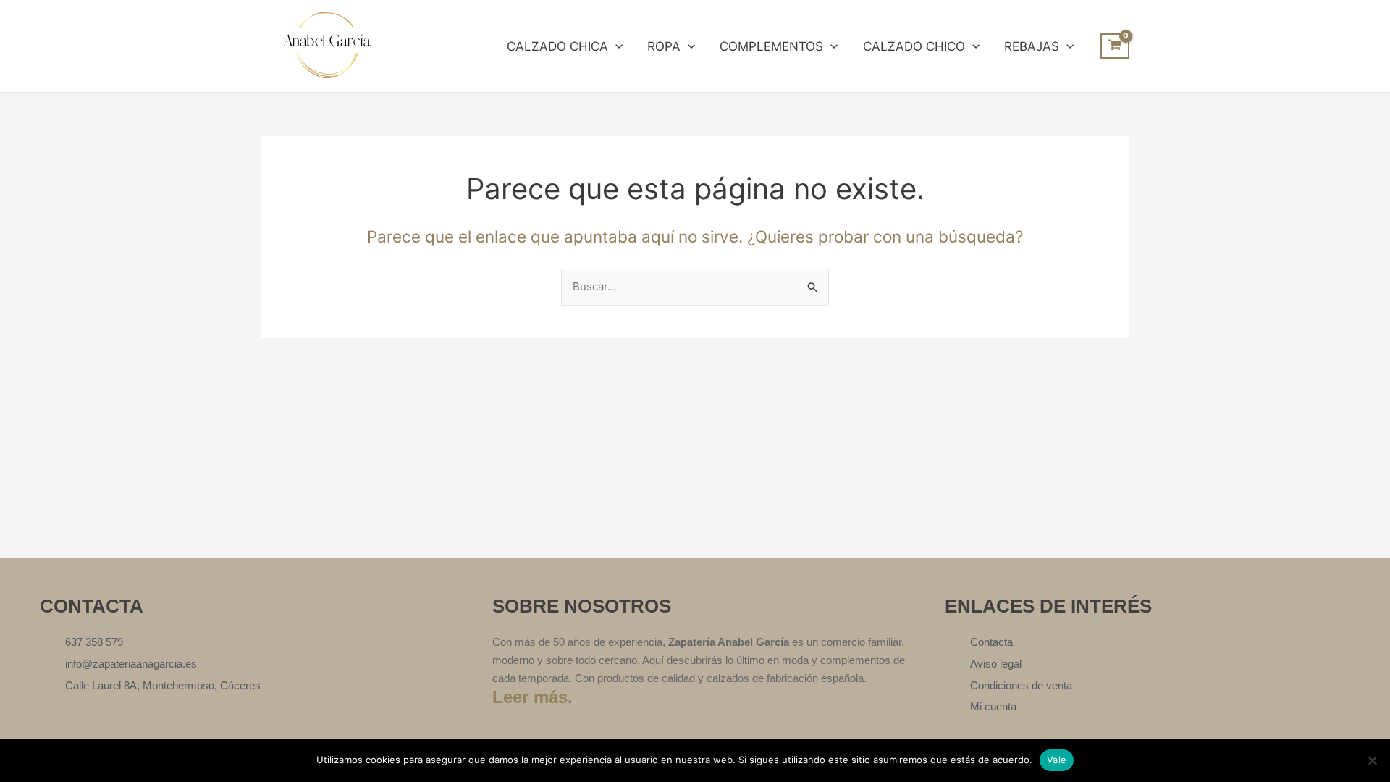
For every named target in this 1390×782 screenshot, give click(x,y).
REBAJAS (1031, 46)
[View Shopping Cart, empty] (1114, 46)
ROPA (664, 46)
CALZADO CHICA (557, 46)
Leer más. (532, 697)
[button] (615, 46)
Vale (1056, 759)
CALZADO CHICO (914, 46)
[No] (1372, 760)
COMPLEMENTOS (771, 46)
